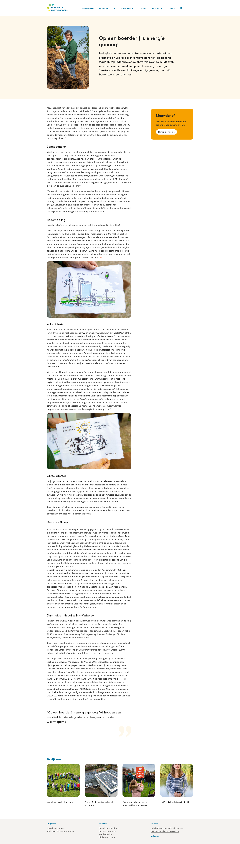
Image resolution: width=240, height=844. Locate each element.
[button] (181, 7)
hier (101, 257)
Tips (114, 8)
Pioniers (103, 8)
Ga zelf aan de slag (107, 831)
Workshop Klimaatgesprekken (60, 831)
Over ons (171, 8)
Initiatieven (88, 8)
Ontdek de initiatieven (109, 828)
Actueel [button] (156, 8)
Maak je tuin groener (56, 828)
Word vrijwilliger (106, 834)
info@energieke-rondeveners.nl (165, 831)
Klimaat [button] (142, 8)
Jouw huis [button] (126, 8)
